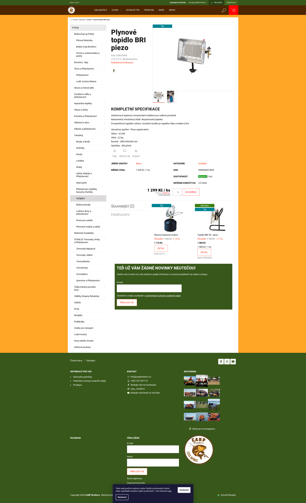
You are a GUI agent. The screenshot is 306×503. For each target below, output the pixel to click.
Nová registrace (134, 478)
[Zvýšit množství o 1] (180, 190)
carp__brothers (138, 389)
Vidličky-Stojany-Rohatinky (86, 296)
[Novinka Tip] (216, 218)
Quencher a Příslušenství (88, 280)
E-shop (75, 27)
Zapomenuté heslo (136, 483)
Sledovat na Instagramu (203, 429)
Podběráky (79, 321)
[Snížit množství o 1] (180, 194)
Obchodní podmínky (82, 377)
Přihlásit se (127, 302)
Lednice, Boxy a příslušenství (83, 212)
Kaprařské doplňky (83, 103)
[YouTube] (233, 361)
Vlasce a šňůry (81, 110)
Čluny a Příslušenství (84, 68)
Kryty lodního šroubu (84, 340)
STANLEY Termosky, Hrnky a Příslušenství (87, 241)
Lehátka (80, 160)
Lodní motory (80, 334)
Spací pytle (81, 182)
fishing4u (90, 360)
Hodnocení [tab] (120, 214)
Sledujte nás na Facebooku (143, 385)
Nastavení (122, 497)
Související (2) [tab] (122, 206)
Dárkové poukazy (82, 347)
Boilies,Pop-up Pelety (84, 34)
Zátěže (77, 302)
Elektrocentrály (83, 204)
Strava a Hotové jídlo (84, 88)
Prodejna (77, 385)
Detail (161, 248)
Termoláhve (82, 274)
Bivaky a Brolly (83, 141)
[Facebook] (114, 71)
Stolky (79, 167)
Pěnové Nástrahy (84, 40)
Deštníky (80, 148)
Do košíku (191, 192)
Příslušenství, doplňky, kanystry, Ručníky (86, 190)
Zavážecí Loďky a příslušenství (82, 95)
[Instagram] (227, 361)
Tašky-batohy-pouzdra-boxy (85, 288)
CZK (77, 2)
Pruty (76, 309)
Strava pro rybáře (84, 220)
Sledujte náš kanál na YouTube (145, 392)
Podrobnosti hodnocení (122, 62)
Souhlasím (184, 490)
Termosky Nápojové (85, 248)
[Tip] (173, 218)
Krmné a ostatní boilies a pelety (88, 54)
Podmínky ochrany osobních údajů (89, 381)
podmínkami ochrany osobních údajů (163, 295)
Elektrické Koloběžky (84, 233)
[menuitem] (100, 10)
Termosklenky (83, 261)
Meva (138, 163)
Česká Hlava (76, 360)
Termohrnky (82, 268)
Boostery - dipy (81, 62)
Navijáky (78, 315)
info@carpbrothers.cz (141, 377)
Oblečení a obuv (81, 122)
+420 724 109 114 (139, 380)
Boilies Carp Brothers (86, 46)
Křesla (79, 154)
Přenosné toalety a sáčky (88, 226)
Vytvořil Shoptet (228, 495)
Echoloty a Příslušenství (85, 116)
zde (169, 491)
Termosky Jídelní (84, 255)
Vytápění (80, 198)
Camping (78, 135)
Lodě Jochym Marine (86, 81)
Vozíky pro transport (83, 328)
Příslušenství (82, 75)
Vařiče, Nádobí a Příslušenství (84, 175)
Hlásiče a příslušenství (84, 129)
